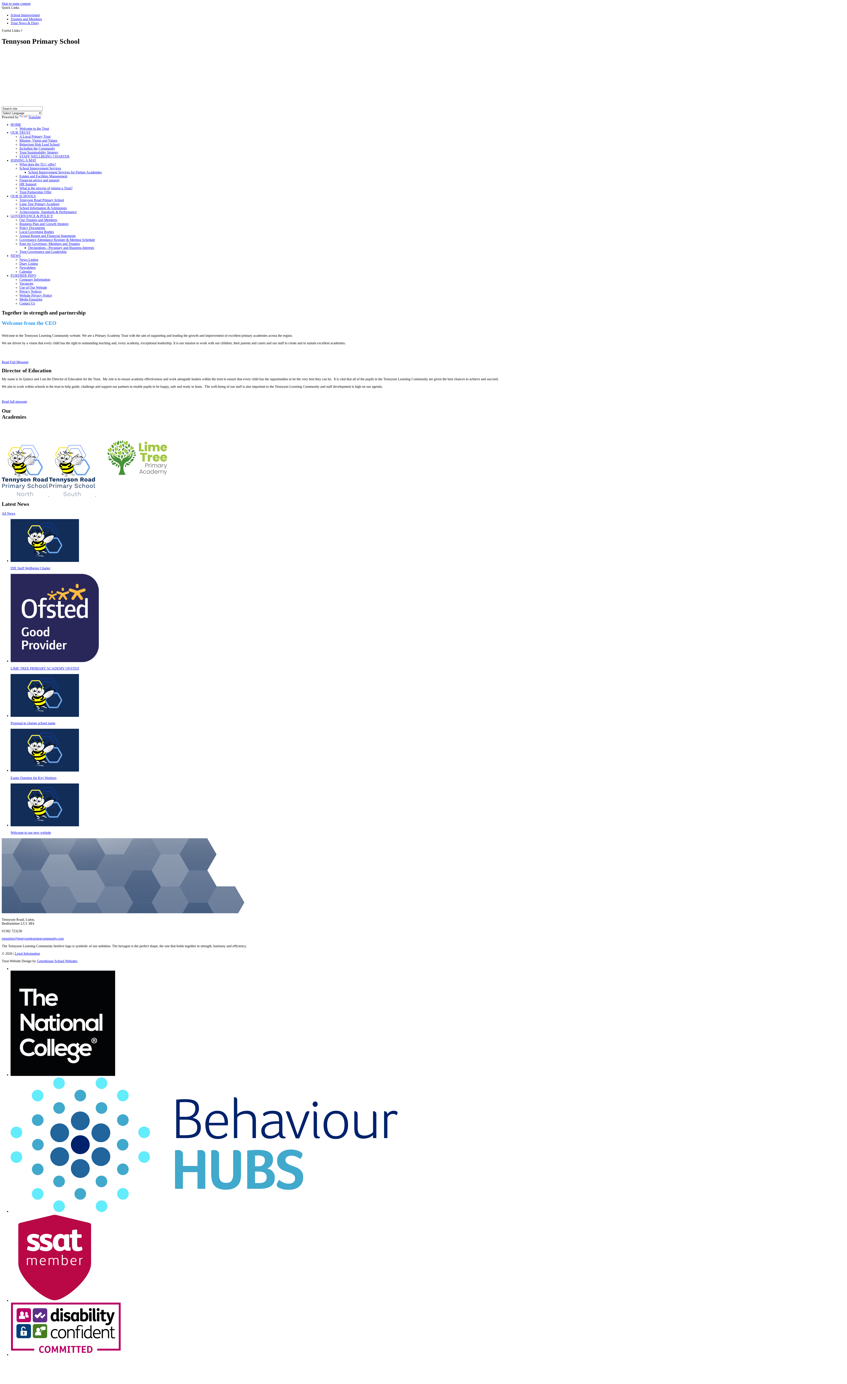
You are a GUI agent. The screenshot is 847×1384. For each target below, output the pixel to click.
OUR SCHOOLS (23, 196)
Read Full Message (15, 362)
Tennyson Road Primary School (41, 200)
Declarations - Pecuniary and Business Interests (61, 248)
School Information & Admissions (43, 208)
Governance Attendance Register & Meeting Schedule (57, 240)
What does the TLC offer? (37, 164)
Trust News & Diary (25, 23)
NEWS (16, 256)
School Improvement (25, 15)
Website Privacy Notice (35, 295)
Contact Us (27, 303)
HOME (16, 124)
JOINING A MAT (23, 160)
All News (8, 513)
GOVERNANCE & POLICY (32, 216)
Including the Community (37, 148)
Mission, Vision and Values (38, 140)
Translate (34, 117)
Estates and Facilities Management (43, 176)
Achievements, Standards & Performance (48, 212)
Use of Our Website (33, 287)
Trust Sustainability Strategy (38, 152)
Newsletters (27, 267)
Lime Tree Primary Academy (39, 204)
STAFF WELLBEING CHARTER (44, 156)
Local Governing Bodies (36, 232)
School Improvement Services (40, 168)
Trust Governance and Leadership (43, 252)
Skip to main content (16, 4)
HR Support (27, 184)
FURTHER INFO (23, 275)
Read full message (14, 401)
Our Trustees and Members (38, 220)
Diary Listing (28, 264)
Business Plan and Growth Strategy (44, 224)
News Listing (28, 260)
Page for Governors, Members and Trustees (49, 244)
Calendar (25, 271)
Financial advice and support (39, 180)
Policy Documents (32, 228)
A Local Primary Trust (35, 136)
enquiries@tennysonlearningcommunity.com (33, 938)
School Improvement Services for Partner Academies (65, 172)
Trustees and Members (26, 19)
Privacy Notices (30, 291)
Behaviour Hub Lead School (39, 144)
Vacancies (26, 283)
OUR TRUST (21, 132)
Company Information (34, 279)
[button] (21, 30)
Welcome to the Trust (34, 128)
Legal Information (27, 953)
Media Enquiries (30, 299)
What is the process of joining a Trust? (46, 188)
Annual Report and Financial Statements (47, 236)
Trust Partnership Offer (35, 192)
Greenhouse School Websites (57, 961)
